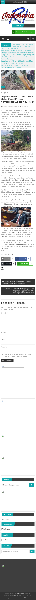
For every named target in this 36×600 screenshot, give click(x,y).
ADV (3, 87)
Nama (3, 332)
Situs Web (4, 347)
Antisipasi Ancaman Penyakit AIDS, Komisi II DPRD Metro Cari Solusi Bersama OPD (16, 282)
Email (3, 340)
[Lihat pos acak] (33, 39)
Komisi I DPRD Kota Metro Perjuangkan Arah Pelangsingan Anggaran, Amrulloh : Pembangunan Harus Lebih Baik (20, 291)
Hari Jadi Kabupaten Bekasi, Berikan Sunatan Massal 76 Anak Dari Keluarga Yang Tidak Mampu (17, 46)
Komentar (4, 313)
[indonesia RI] (3, 38)
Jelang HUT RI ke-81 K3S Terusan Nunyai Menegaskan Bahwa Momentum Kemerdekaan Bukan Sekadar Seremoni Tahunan (18, 57)
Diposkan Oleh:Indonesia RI (9, 106)
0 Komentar (25, 106)
